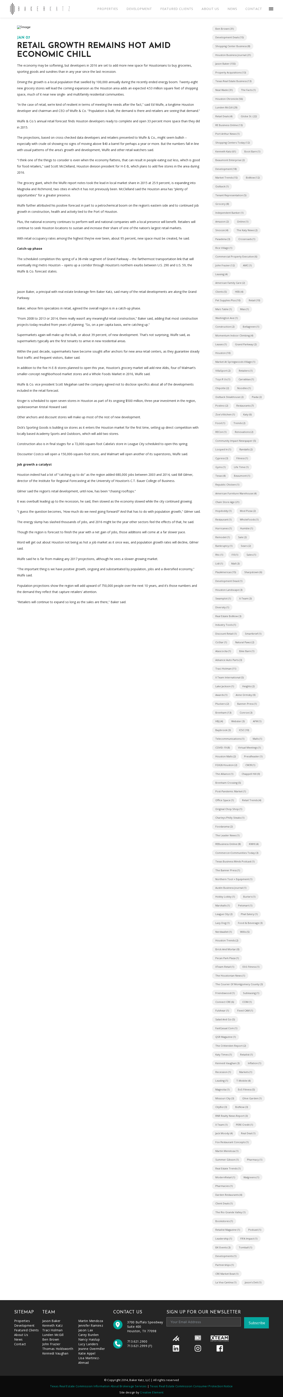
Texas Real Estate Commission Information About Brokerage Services (98, 1386)
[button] (271, 9)
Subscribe (257, 1322)
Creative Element (152, 1392)
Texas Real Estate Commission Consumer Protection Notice (191, 1386)
